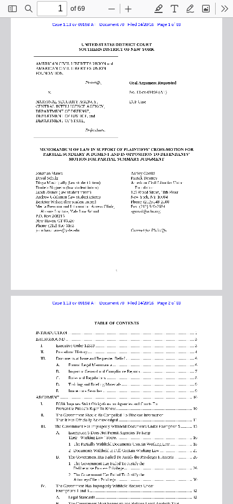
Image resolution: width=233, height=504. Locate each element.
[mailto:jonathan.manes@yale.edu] (59, 229)
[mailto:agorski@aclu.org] (146, 210)
